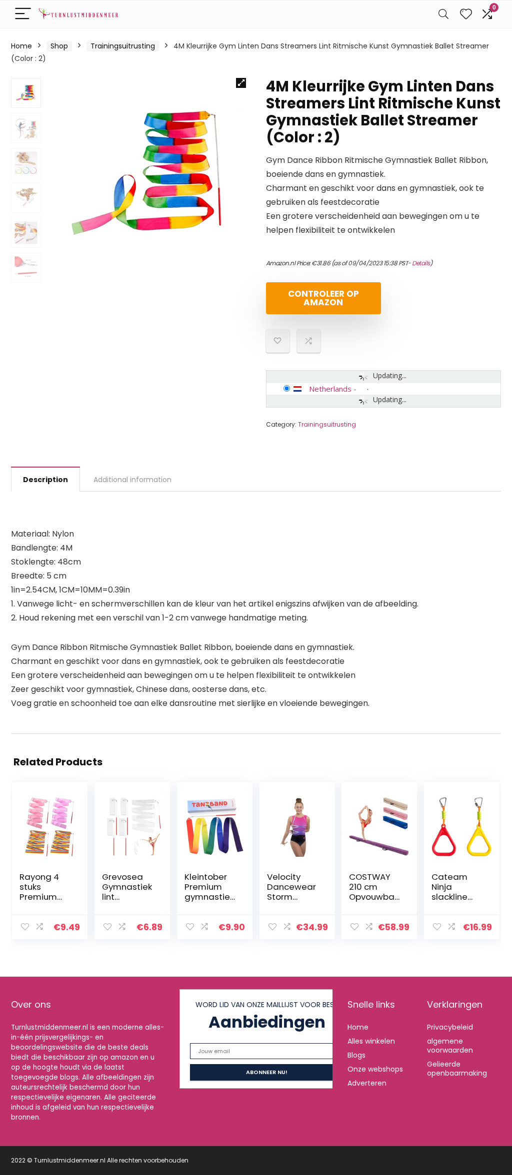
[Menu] (23, 14)
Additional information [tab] (133, 480)
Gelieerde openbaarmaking (457, 1068)
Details (421, 263)
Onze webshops (375, 1069)
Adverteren (367, 1083)
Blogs (357, 1055)
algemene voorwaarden (450, 1045)
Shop (59, 46)
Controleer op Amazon (323, 298)
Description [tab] (45, 480)
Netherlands (330, 389)
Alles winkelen (371, 1041)
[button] (241, 83)
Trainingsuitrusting (122, 46)
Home (21, 46)
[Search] (444, 14)
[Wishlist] (466, 14)
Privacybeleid (450, 1027)
